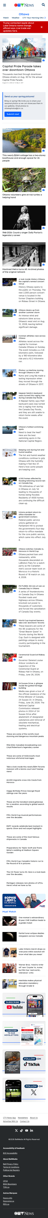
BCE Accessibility (10, 1153)
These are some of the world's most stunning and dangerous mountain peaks (25, 735)
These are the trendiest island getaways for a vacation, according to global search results (25, 804)
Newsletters (23, 1118)
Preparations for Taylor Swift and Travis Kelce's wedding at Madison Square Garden (24, 850)
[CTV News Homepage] (24, 5)
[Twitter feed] (16, 1130)
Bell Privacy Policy (10, 1164)
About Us (34, 1118)
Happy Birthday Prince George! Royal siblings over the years (23, 792)
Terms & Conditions (11, 1167)
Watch (6, 18)
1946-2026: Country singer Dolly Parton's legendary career (22, 233)
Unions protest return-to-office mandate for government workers (30, 514)
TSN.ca (6, 1187)
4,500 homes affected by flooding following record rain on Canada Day (32, 480)
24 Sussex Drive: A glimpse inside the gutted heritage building (31, 685)
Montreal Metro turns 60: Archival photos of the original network (23, 270)
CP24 (5, 1181)
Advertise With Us (10, 1121)
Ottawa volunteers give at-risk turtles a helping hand (22, 196)
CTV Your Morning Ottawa (34, 18)
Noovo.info (7, 1198)
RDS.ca (6, 1204)
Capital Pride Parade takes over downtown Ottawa (21, 68)
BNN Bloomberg (10, 1184)
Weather (15, 18)
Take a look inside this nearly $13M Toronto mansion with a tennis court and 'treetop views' (26, 769)
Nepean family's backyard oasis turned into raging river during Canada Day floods (32, 395)
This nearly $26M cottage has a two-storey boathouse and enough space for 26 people (23, 158)
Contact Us (24, 1121)
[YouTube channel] (26, 1130)
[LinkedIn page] (31, 1130)
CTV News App (9, 1118)
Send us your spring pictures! (19, 96)
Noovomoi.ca (8, 1201)
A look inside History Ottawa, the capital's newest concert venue (32, 281)
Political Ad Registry (11, 1170)
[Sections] (4, 5)
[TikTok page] (21, 1130)
